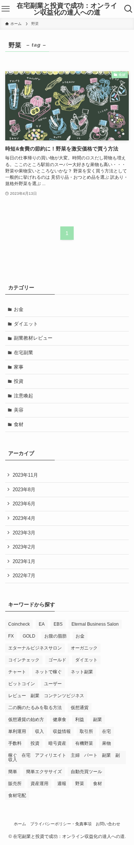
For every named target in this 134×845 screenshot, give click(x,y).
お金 (18, 309)
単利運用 (17, 731)
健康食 (59, 719)
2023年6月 (24, 503)
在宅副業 (23, 352)
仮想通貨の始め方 (26, 719)
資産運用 (39, 783)
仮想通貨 (80, 707)
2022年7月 (24, 575)
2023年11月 (25, 475)
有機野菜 (84, 743)
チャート (17, 671)
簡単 (12, 771)
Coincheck (19, 624)
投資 (18, 381)
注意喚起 (23, 395)
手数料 (15, 743)
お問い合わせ (108, 824)
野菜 (79, 783)
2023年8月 (24, 489)
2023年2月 (24, 547)
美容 (18, 410)
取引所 (86, 731)
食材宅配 (17, 795)
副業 (97, 719)
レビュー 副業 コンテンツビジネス (46, 695)
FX (11, 636)
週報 (61, 783)
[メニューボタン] (5, 9)
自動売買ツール (86, 771)
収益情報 (62, 731)
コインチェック (23, 660)
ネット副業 (82, 671)
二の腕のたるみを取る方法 (35, 707)
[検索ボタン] (128, 9)
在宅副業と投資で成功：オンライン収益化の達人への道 (67, 9)
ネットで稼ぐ (48, 671)
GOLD (29, 636)
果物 (106, 743)
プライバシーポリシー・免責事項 (61, 824)
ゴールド (57, 660)
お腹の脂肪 (55, 636)
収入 (39, 731)
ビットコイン (21, 683)
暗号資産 (57, 743)
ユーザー (53, 683)
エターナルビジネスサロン (35, 648)
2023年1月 (24, 561)
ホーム (20, 824)
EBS (58, 624)
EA (42, 624)
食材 (18, 424)
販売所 (15, 783)
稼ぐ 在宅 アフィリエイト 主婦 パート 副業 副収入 (64, 757)
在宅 (106, 731)
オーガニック (84, 648)
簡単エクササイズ (44, 771)
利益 (79, 719)
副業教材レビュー (33, 338)
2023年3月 (24, 533)
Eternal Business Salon (95, 624)
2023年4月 (24, 518)
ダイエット (26, 324)
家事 (18, 367)
